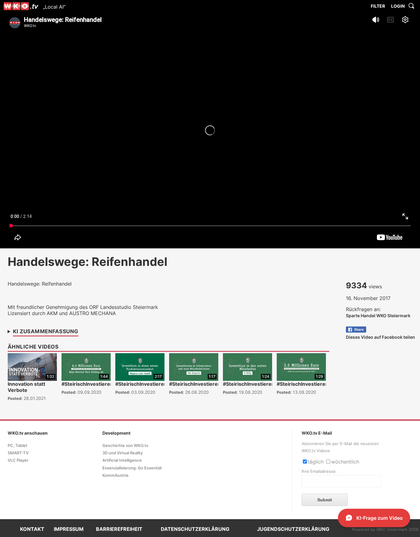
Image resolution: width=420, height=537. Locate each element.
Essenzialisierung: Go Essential (131, 468)
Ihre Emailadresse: (319, 471)
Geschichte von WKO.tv (125, 445)
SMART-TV (18, 453)
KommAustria (115, 475)
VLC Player (18, 460)
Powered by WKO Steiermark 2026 (385, 529)
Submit (324, 499)
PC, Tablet (17, 445)
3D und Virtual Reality (122, 453)
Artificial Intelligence (122, 460)
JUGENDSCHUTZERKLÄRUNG (293, 529)
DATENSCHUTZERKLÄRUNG (195, 529)
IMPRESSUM (69, 529)
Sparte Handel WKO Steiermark (378, 315)
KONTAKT (32, 529)
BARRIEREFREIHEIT (119, 529)
